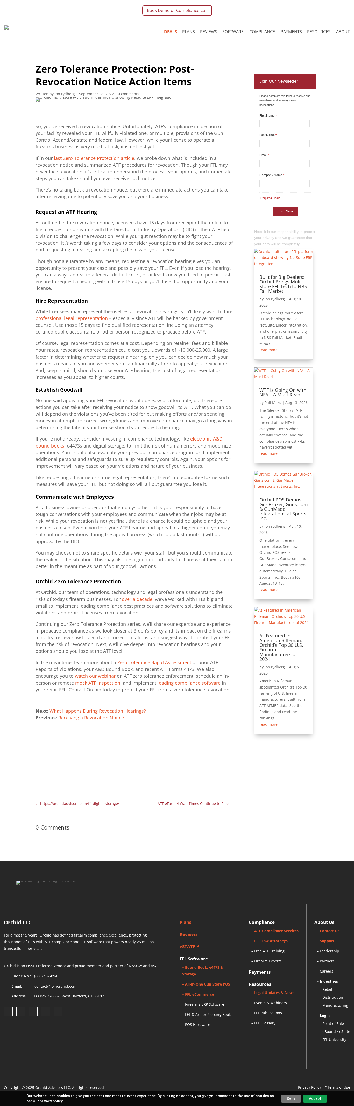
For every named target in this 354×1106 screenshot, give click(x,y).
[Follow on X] (45, 1011)
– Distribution (331, 997)
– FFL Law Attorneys (269, 940)
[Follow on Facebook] (8, 1011)
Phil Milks (273, 402)
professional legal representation (72, 318)
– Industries (327, 981)
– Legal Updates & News (272, 992)
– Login (323, 1015)
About (343, 31)
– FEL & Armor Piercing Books (207, 1014)
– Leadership (328, 950)
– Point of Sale (332, 1023)
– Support (325, 940)
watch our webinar (95, 676)
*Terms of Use (337, 1087)
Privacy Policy (309, 1087)
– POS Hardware (196, 1024)
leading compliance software (189, 683)
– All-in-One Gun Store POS (206, 984)
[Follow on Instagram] (20, 1011)
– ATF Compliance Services (275, 930)
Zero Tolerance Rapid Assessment (154, 662)
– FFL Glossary (263, 1022)
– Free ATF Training (268, 950)
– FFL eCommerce (198, 994)
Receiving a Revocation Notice (91, 717)
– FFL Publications (266, 1012)
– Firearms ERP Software (203, 1004)
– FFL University (333, 1039)
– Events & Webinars (269, 1002)
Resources (318, 31)
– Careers (325, 971)
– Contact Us (328, 930)
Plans (188, 31)
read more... (270, 349)
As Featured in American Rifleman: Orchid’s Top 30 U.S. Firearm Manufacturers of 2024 (281, 647)
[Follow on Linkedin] (33, 1011)
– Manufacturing (334, 1005)
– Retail (326, 989)
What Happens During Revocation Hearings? (97, 711)
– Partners (326, 961)
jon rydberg (275, 298)
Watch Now (202, 750)
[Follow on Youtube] (58, 1011)
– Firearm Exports (266, 961)
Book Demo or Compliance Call (177, 10)
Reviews (208, 31)
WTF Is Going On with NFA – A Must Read (282, 392)
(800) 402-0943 (46, 976)
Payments (291, 31)
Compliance (262, 31)
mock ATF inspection (97, 683)
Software (233, 31)
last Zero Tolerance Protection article (94, 158)
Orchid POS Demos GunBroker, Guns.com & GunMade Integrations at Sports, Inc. (283, 509)
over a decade (137, 599)
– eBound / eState (335, 1031)
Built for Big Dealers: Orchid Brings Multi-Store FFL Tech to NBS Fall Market (283, 284)
